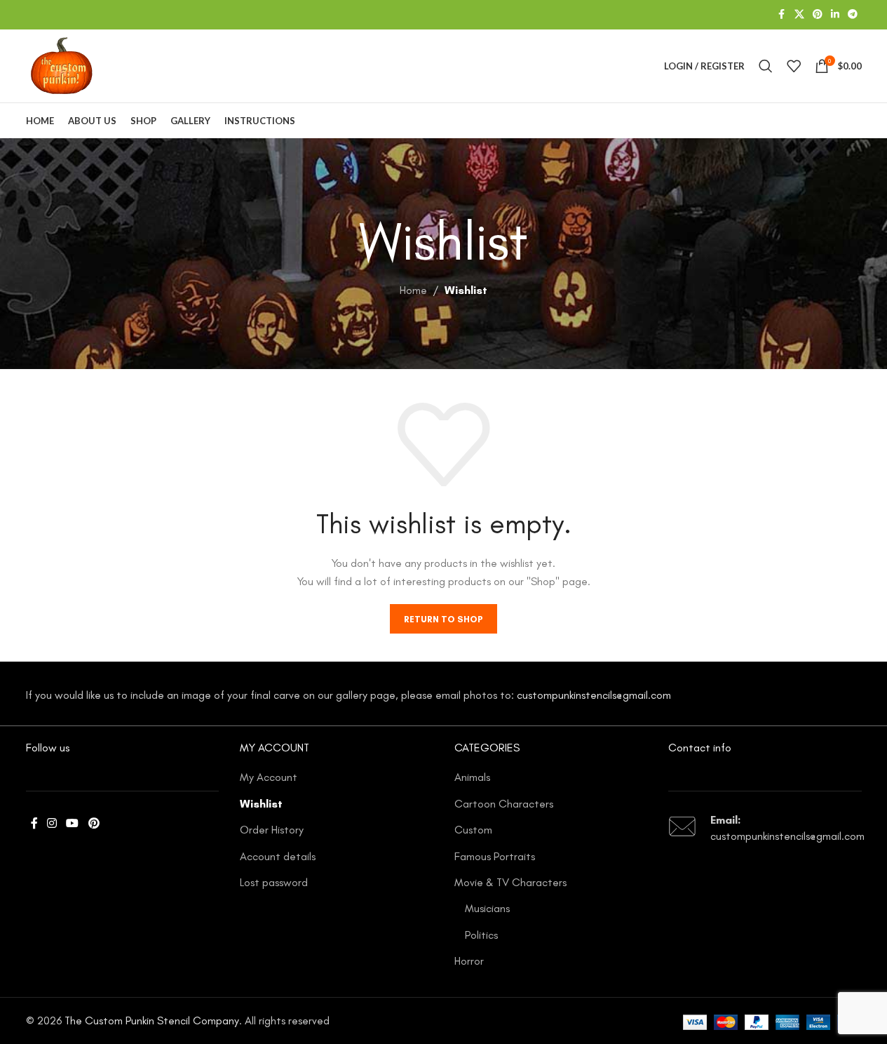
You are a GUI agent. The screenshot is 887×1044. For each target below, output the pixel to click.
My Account (268, 777)
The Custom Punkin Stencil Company (152, 1020)
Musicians (487, 908)
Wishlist (261, 803)
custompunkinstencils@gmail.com (594, 695)
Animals (472, 777)
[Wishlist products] (794, 66)
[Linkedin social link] (835, 15)
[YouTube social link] (72, 823)
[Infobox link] (765, 828)
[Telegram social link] (853, 15)
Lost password (274, 882)
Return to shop (443, 619)
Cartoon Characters (503, 803)
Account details (278, 856)
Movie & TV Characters (510, 882)
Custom (473, 829)
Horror (469, 961)
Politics (481, 935)
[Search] (766, 66)
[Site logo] (61, 65)
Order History (272, 829)
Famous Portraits (494, 856)
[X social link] (799, 15)
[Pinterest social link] (817, 15)
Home (413, 290)
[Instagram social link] (52, 823)
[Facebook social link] (781, 15)
